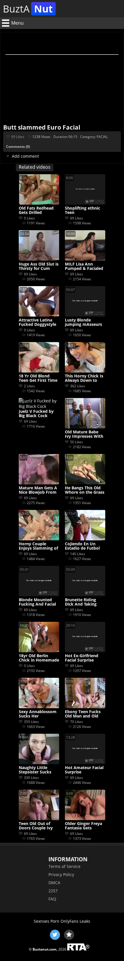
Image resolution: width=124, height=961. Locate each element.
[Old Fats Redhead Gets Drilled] (39, 203)
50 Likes (76, 441)
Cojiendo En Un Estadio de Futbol (82, 546)
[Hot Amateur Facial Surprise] (85, 762)
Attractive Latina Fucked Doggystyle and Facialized (37, 322)
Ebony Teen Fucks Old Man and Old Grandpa (83, 714)
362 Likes (77, 386)
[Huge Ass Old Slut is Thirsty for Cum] (39, 259)
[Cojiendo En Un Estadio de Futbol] (85, 539)
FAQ (52, 899)
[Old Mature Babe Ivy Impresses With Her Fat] (85, 427)
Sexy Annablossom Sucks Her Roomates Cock (38, 714)
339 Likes (31, 777)
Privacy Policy (61, 874)
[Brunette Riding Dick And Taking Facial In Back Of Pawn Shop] (85, 594)
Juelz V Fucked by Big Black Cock (36, 413)
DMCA (54, 882)
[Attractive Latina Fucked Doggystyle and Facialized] (39, 315)
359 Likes (31, 721)
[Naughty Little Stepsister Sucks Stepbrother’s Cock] (39, 762)
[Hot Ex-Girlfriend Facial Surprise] (85, 650)
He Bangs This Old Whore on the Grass (84, 490)
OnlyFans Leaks (75, 921)
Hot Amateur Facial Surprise (84, 770)
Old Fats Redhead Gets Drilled (36, 210)
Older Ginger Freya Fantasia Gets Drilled (83, 826)
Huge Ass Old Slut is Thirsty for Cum (39, 266)
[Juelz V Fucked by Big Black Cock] (39, 406)
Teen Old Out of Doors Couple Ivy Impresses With (36, 826)
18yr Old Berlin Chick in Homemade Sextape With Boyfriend (39, 658)
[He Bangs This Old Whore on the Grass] (85, 483)
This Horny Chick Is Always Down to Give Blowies (84, 378)
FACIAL (102, 136)
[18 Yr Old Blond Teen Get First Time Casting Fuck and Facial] (39, 371)
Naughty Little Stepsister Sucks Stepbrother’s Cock (38, 770)
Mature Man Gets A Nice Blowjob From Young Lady (38, 490)
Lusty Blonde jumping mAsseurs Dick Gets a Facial (83, 322)
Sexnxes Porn (46, 921)
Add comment (25, 156)
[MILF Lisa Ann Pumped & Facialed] (85, 259)
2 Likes (29, 386)
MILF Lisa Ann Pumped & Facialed (84, 266)
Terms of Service (64, 866)
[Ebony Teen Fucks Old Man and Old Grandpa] (85, 706)
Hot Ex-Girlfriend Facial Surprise (81, 658)
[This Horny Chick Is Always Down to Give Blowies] (85, 371)
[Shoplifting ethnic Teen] (85, 203)
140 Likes (77, 553)
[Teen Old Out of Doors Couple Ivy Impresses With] (39, 818)
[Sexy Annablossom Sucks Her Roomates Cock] (39, 706)
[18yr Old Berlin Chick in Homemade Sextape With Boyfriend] (39, 650)
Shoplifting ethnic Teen (82, 210)
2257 (53, 890)
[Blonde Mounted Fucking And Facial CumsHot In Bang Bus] (39, 594)
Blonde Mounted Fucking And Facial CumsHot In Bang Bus (37, 602)
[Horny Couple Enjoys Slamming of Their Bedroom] (39, 539)
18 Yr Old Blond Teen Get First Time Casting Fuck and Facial (38, 378)
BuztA (28, 8)
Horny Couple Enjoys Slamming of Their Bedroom (38, 546)
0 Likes (29, 218)
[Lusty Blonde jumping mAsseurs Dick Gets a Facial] (85, 315)
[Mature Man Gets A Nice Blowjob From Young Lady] (39, 483)
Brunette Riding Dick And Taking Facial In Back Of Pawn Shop (81, 602)
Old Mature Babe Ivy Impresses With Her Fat (84, 434)
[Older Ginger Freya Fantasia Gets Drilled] (85, 818)
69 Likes (17, 136)
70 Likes (76, 721)
